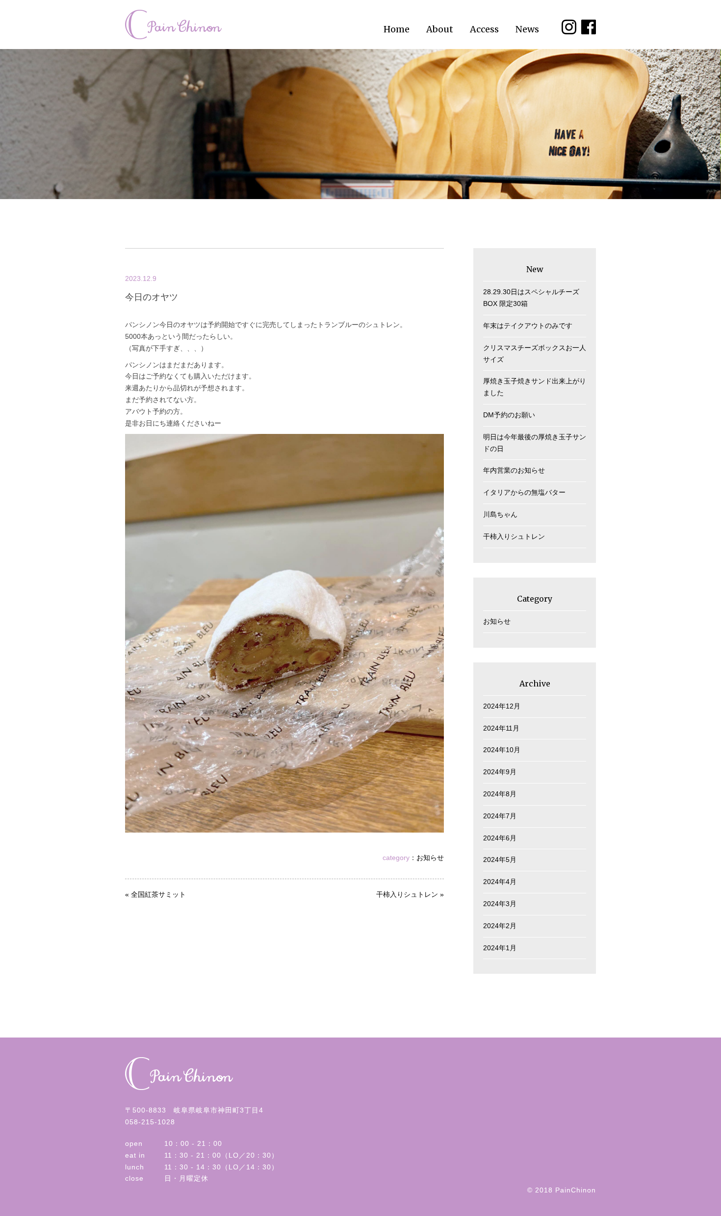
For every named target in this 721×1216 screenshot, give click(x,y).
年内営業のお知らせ (514, 470)
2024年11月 (501, 728)
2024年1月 (499, 948)
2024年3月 (499, 904)
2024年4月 (499, 882)
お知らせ (430, 857)
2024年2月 (499, 926)
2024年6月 (499, 838)
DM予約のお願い (509, 415)
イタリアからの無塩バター (524, 492)
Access (484, 29)
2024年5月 (499, 859)
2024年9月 (499, 772)
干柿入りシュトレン (407, 894)
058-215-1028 (150, 1122)
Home (397, 29)
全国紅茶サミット (158, 894)
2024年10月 (501, 750)
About (439, 29)
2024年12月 (501, 706)
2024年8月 (499, 794)
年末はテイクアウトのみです (527, 325)
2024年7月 (499, 816)
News (527, 29)
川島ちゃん (500, 514)
